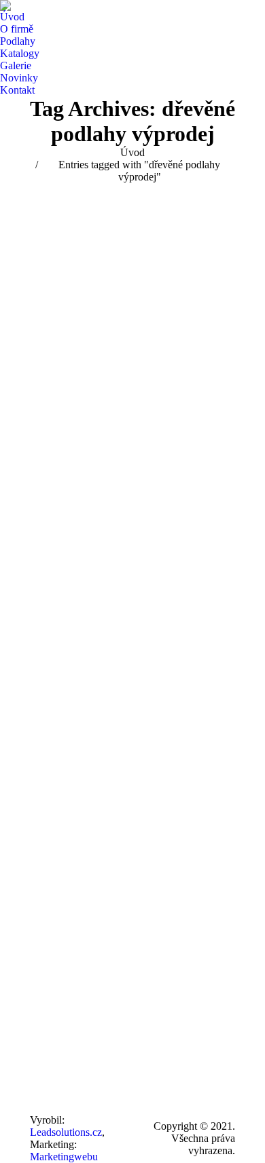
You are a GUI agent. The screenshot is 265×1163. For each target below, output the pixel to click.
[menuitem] (12, 17)
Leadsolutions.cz (66, 1132)
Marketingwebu (64, 1156)
